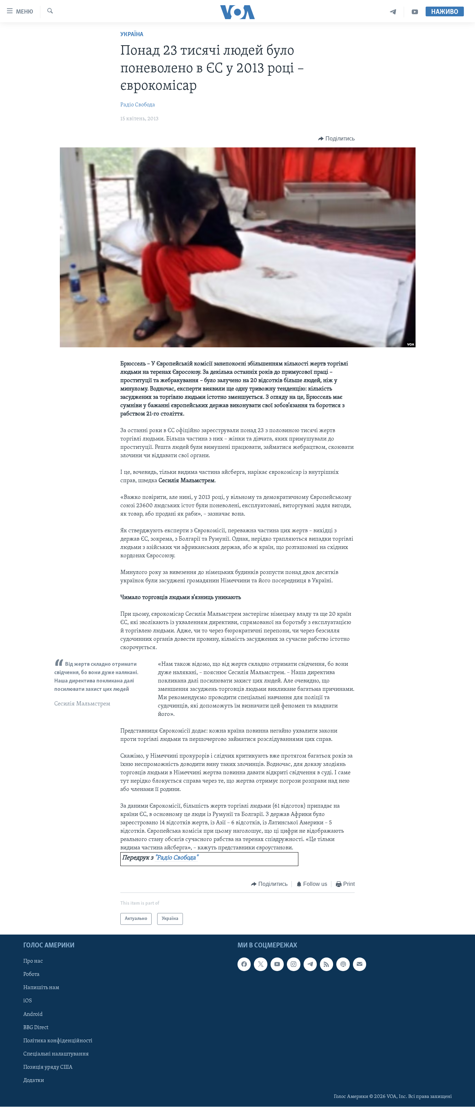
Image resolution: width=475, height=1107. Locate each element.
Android (33, 1014)
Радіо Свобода (137, 105)
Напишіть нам (41, 988)
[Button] (336, 138)
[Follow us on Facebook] (244, 964)
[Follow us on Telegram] (310, 964)
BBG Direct (35, 1028)
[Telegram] (393, 12)
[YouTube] (415, 12)
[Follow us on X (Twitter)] (260, 964)
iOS (27, 1001)
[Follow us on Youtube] (277, 964)
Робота (31, 975)
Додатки (33, 1080)
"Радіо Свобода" (176, 858)
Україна (131, 35)
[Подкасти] (342, 964)
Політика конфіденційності (57, 1041)
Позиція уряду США (47, 1067)
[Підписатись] (359, 964)
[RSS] (326, 964)
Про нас (33, 961)
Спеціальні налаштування (56, 1054)
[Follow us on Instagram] (293, 964)
